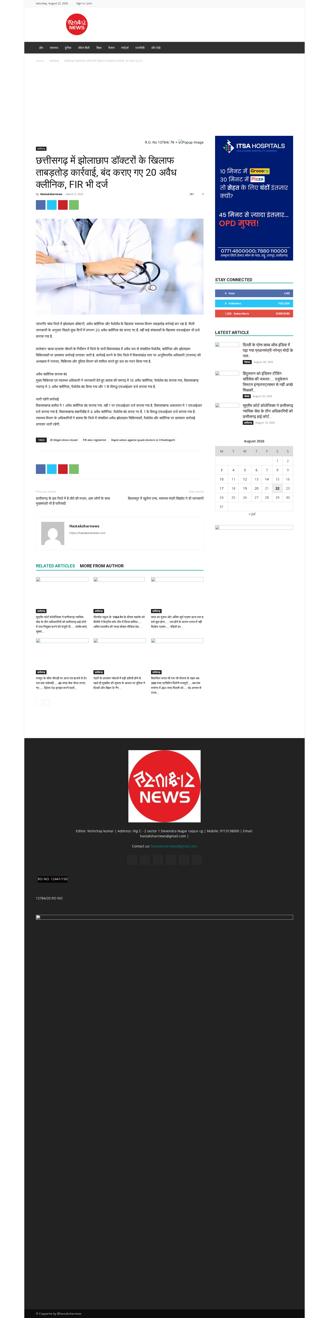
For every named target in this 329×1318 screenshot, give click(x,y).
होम (41, 48)
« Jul (252, 513)
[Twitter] (273, 3)
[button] (287, 48)
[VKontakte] (289, 3)
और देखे (155, 48)
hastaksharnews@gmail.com (174, 846)
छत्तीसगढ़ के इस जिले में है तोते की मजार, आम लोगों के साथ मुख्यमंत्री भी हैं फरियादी (73, 501)
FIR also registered (94, 440)
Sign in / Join (84, 3)
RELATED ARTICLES (55, 565)
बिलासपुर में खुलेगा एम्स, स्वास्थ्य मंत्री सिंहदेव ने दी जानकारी (166, 498)
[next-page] (47, 702)
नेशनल (247, 362)
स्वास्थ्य (54, 48)
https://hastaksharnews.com (87, 533)
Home (40, 61)
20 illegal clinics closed (64, 440)
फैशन (111, 48)
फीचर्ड (246, 396)
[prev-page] (39, 702)
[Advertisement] (164, 99)
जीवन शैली (84, 48)
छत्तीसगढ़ (54, 61)
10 (222, 479)
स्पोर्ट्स (125, 48)
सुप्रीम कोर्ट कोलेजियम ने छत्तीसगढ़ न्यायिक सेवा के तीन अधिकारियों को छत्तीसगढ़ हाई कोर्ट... (268, 411)
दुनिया (68, 48)
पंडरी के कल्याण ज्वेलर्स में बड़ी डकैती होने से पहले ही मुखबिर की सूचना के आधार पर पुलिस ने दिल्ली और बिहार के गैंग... (119, 683)
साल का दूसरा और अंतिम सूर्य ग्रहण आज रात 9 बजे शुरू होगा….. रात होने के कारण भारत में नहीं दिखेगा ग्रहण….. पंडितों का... (177, 622)
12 (245, 479)
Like (287, 293)
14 (267, 479)
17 (222, 488)
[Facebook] (257, 3)
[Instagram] (265, 3)
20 (256, 488)
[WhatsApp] (74, 205)
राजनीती (140, 48)
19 (245, 488)
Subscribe (283, 313)
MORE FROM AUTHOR (102, 565)
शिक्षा (99, 48)
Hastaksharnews (51, 194)
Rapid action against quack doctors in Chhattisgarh (143, 440)
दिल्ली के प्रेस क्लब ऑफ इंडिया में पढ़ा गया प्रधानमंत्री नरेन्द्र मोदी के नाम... (268, 350)
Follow (284, 303)
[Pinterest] (63, 205)
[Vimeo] (281, 3)
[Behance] (249, 3)
